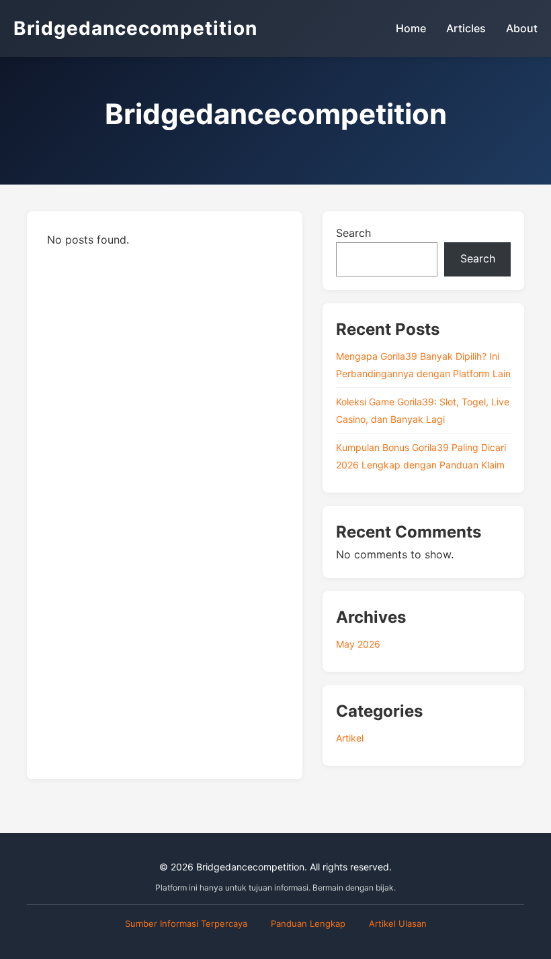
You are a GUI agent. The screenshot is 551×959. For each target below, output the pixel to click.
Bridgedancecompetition (135, 28)
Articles (466, 28)
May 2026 (358, 644)
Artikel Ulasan (398, 923)
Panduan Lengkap (308, 923)
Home (411, 28)
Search (353, 233)
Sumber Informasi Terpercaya (186, 923)
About (522, 28)
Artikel (350, 738)
